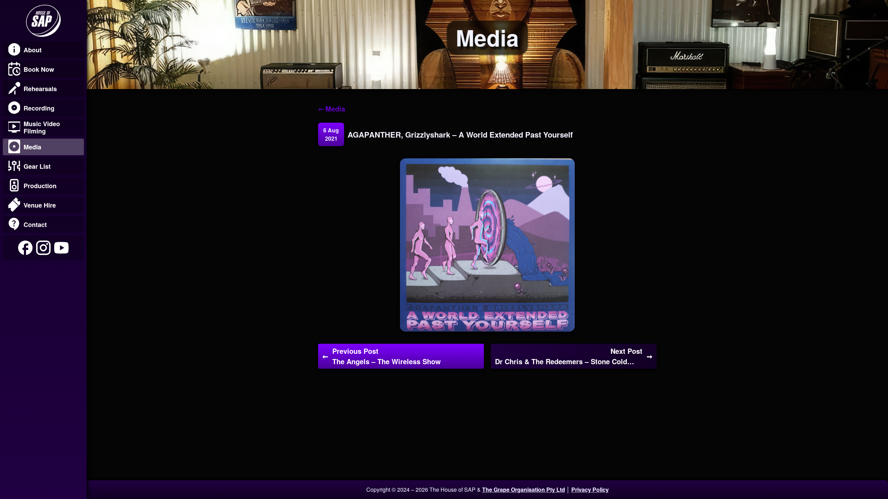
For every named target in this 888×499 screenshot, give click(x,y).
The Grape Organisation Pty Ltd (523, 489)
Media (32, 146)
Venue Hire (40, 205)
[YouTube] (61, 247)
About (33, 49)
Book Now (39, 69)
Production (40, 185)
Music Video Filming (42, 127)
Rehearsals (40, 88)
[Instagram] (43, 247)
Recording (39, 108)
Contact (35, 224)
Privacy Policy (590, 489)
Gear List (37, 166)
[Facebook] (25, 247)
